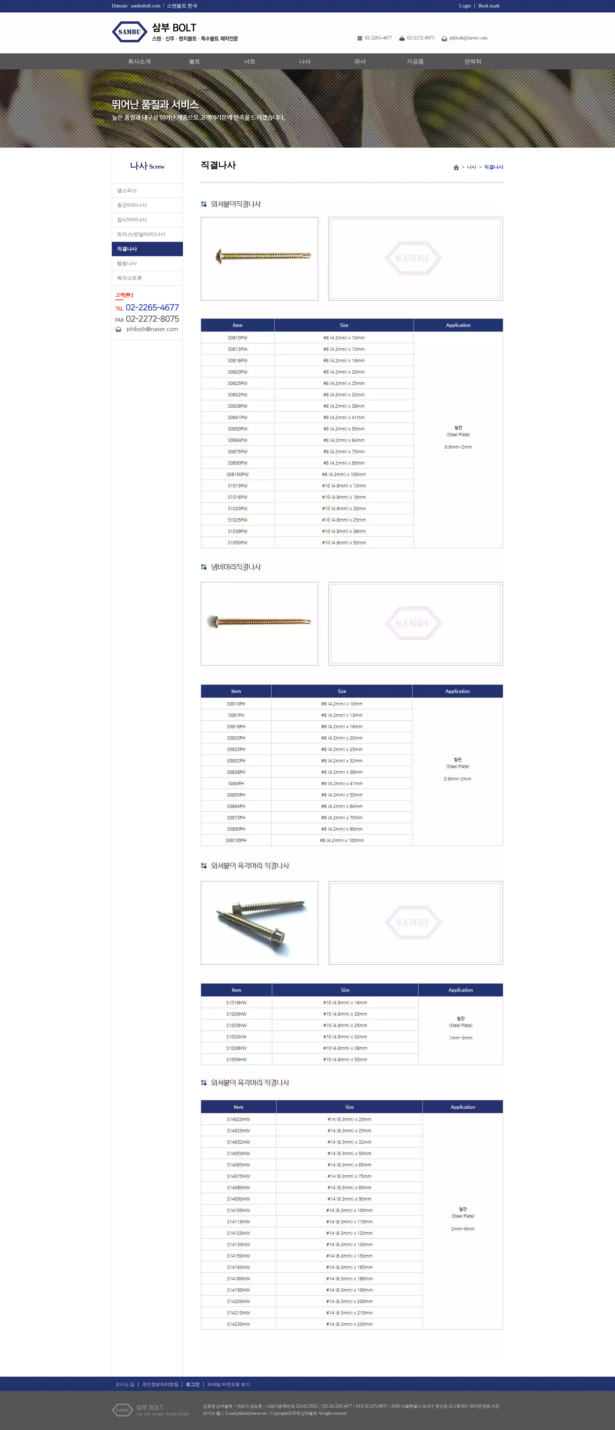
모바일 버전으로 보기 (228, 1384)
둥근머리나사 (132, 205)
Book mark (489, 6)
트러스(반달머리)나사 (141, 234)
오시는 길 (125, 1384)
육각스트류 (129, 278)
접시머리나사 (132, 219)
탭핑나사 (127, 263)
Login (465, 6)
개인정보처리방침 (160, 1384)
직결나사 (127, 248)
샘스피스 (127, 190)
